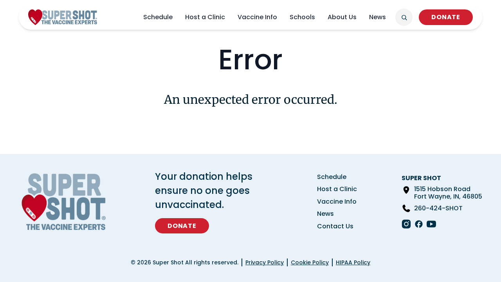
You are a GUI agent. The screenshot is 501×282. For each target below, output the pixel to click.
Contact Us (335, 226)
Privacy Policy (264, 262)
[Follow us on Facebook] (419, 224)
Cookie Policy (310, 262)
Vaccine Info (257, 17)
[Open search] (404, 17)
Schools (302, 17)
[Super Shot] (62, 17)
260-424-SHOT (438, 208)
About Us (342, 17)
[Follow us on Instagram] (406, 224)
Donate (445, 17)
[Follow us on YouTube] (431, 224)
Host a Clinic (205, 17)
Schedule (158, 17)
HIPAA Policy (353, 262)
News (377, 17)
